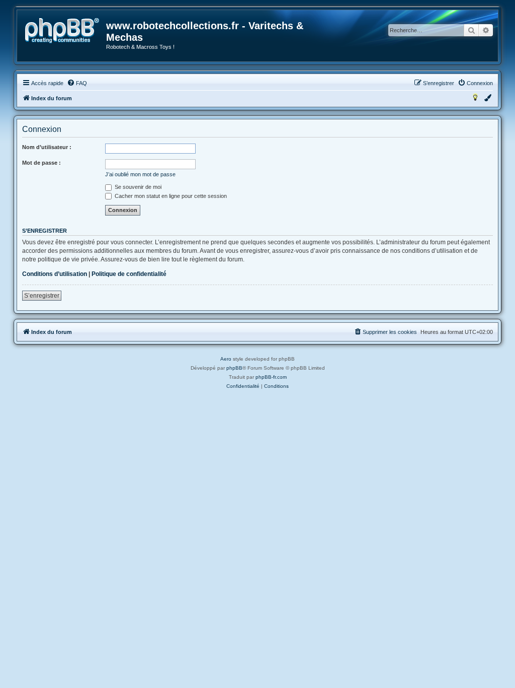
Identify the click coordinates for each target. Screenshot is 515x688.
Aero (225, 359)
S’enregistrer (41, 295)
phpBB (234, 368)
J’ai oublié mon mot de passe (140, 174)
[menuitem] (77, 83)
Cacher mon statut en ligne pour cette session (170, 196)
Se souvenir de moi (137, 187)
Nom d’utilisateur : (46, 147)
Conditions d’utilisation (54, 274)
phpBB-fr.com (271, 377)
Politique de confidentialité (129, 274)
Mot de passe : (41, 163)
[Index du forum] (62, 31)
